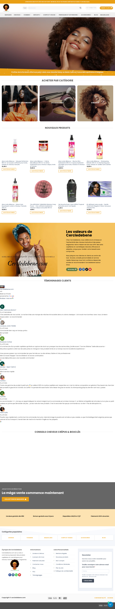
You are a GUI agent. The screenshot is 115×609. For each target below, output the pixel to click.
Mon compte (60, 561)
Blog (34, 568)
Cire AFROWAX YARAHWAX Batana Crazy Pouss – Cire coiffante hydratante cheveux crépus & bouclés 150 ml (43, 206)
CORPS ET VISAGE (49, 15)
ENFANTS (36, 15)
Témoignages (37, 575)
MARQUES (8, 15)
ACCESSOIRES (86, 15)
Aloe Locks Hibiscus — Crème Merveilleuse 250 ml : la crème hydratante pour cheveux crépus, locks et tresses (42, 163)
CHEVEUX (17, 15)
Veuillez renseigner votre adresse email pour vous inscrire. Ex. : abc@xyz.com (95, 575)
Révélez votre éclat (13, 47)
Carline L (3, 381)
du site (61, 568)
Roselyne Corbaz (6, 342)
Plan (57, 568)
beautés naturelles (12, 52)
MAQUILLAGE (104, 15)
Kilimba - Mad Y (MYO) (8, 367)
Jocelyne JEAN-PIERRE (8, 326)
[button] (91, 8)
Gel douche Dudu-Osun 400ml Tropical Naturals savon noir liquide (71, 205)
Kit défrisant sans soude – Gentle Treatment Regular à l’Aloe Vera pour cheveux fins (99, 206)
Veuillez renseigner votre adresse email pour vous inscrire (95, 566)
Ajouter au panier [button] (9, 169)
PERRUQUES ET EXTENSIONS (68, 15)
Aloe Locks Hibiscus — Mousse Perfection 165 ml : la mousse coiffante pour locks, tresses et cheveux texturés (15, 162)
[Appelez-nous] (16, 574)
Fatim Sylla (4, 412)
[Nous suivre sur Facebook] (80, 269)
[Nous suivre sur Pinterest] (90, 269)
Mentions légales (61, 553)
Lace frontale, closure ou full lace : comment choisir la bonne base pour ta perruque (19, 458)
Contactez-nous (38, 564)
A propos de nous (38, 557)
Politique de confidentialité (64, 571)
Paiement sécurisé (38, 561)
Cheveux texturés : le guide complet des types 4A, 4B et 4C (93, 457)
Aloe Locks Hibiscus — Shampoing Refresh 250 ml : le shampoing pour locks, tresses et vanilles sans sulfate (99, 162)
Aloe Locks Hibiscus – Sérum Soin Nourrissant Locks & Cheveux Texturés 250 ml (14, 206)
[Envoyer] (80, 7)
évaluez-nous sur (6, 298)
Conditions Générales (63, 564)
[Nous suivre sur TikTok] (86, 269)
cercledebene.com (7, 289)
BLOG (96, 15)
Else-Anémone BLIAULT (8, 310)
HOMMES (27, 15)
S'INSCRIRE (88, 580)
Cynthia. (3, 397)
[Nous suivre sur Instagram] (83, 269)
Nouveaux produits (62, 557)
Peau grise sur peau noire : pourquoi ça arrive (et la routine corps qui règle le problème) (56, 458)
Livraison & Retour (38, 553)
